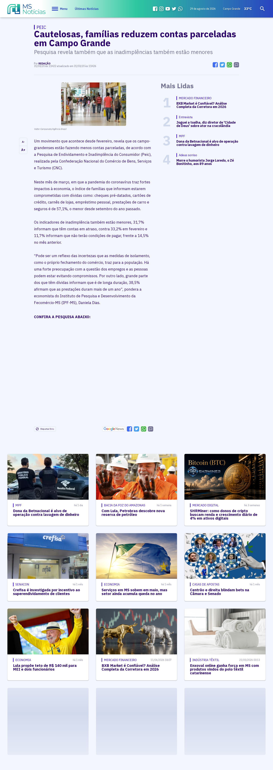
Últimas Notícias (87, 9)
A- (23, 142)
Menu (63, 9)
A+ (23, 150)
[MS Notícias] (26, 11)
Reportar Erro (47, 428)
